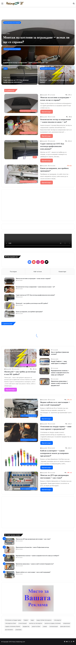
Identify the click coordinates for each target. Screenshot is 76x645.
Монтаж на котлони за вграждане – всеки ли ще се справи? (55, 98)
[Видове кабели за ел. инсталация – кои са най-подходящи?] (9, 574)
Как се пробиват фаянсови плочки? (60, 353)
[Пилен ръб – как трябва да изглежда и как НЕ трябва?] (56, 75)
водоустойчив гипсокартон (44, 620)
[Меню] (2, 4)
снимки (45, 626)
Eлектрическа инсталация (12, 22)
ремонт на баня (36, 626)
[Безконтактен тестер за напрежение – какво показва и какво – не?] (38, 55)
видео (32, 620)
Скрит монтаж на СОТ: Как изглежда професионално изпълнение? (16, 81)
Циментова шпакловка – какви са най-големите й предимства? (59, 383)
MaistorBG (44, 95)
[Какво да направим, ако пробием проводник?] (9, 314)
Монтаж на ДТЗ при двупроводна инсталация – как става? (54, 476)
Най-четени (38, 271)
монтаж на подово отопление (53, 623)
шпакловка (18, 629)
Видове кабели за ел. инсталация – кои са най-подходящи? (55, 403)
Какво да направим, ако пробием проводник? (29, 312)
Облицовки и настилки (48, 68)
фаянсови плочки (65, 626)
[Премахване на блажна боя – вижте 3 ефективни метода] (9, 549)
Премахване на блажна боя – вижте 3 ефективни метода (32, 547)
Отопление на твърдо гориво (13, 620)
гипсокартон (57, 620)
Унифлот (26, 620)
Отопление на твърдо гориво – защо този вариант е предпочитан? (55, 427)
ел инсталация (23, 623)
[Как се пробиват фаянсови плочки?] (44, 352)
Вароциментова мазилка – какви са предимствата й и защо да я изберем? (60, 372)
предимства (26, 626)
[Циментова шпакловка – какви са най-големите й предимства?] (44, 381)
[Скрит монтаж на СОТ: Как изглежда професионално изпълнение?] (19, 75)
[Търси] (74, 4)
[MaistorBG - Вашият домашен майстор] (15, 3)
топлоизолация (53, 626)
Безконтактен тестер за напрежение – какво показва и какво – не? (25, 63)
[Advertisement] (38, 13)
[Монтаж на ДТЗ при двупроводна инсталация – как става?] (9, 541)
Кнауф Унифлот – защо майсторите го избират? (59, 362)
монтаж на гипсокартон (35, 623)
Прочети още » (46, 111)
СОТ (5, 68)
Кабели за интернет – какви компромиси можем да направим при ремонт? (54, 453)
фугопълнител (9, 629)
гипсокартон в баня (10, 623)
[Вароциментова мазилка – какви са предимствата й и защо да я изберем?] (44, 370)
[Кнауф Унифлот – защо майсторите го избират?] (44, 361)
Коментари (62, 271)
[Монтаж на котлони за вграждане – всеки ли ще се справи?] (38, 33)
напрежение (66, 623)
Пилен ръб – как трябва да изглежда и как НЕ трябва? (55, 81)
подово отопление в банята (12, 626)
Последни (13, 271)
